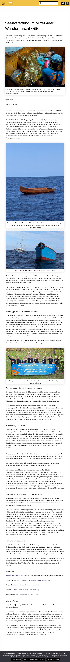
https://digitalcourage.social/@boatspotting (26, 590)
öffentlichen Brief (31, 336)
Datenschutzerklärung (53, 659)
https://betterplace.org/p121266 (29, 594)
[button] (11, 3)
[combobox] (48, 3)
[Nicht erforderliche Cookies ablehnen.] (68, 656)
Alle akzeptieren (16, 659)
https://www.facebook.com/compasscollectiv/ (26, 585)
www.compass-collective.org (14, 575)
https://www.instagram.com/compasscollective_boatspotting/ (31, 580)
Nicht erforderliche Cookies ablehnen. (33, 659)
